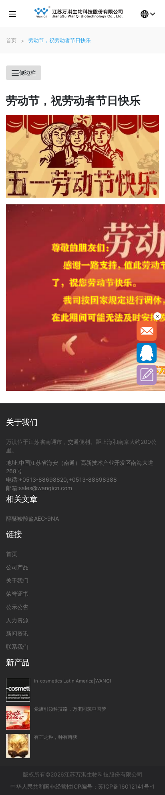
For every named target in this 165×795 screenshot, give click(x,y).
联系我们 (17, 646)
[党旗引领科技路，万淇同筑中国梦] (18, 718)
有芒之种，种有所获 (55, 737)
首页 (11, 553)
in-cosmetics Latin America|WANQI (72, 681)
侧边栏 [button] (27, 72)
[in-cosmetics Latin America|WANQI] (18, 690)
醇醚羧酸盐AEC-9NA (32, 518)
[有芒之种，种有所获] (18, 746)
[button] (12, 13)
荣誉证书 (17, 593)
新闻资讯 (17, 633)
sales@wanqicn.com (45, 487)
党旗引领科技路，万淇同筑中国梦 (70, 709)
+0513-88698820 (43, 479)
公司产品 (17, 567)
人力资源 (17, 620)
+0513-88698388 (92, 479)
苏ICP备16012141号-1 (126, 786)
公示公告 (17, 606)
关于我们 (17, 580)
